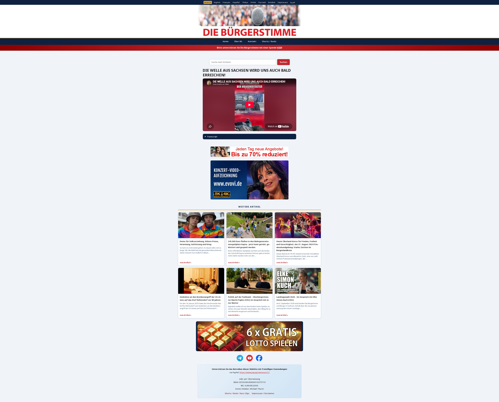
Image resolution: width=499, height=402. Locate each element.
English (217, 2)
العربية (292, 2)
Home (226, 41)
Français (226, 2)
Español (236, 2)
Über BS (238, 41)
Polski (253, 2)
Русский (262, 2)
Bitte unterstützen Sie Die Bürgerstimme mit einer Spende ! (249, 47)
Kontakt (252, 41)
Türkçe (245, 2)
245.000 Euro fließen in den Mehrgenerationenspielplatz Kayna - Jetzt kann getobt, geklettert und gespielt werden (249, 244)
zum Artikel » (185, 262)
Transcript (212, 136)
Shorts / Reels (269, 41)
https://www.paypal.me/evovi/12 (254, 372)
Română (271, 2)
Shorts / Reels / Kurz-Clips (237, 393)
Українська (283, 2)
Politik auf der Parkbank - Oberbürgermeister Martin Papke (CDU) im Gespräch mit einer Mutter (248, 300)
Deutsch (207, 2)
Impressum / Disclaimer (263, 393)
